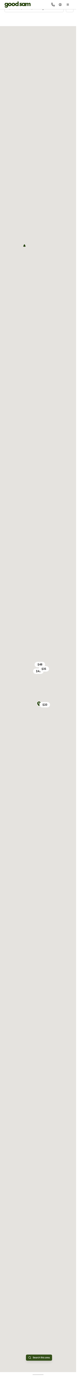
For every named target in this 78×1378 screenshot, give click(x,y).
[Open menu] (68, 4)
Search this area (41, 1357)
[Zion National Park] (24, 245)
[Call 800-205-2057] (53, 4)
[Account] (60, 4)
